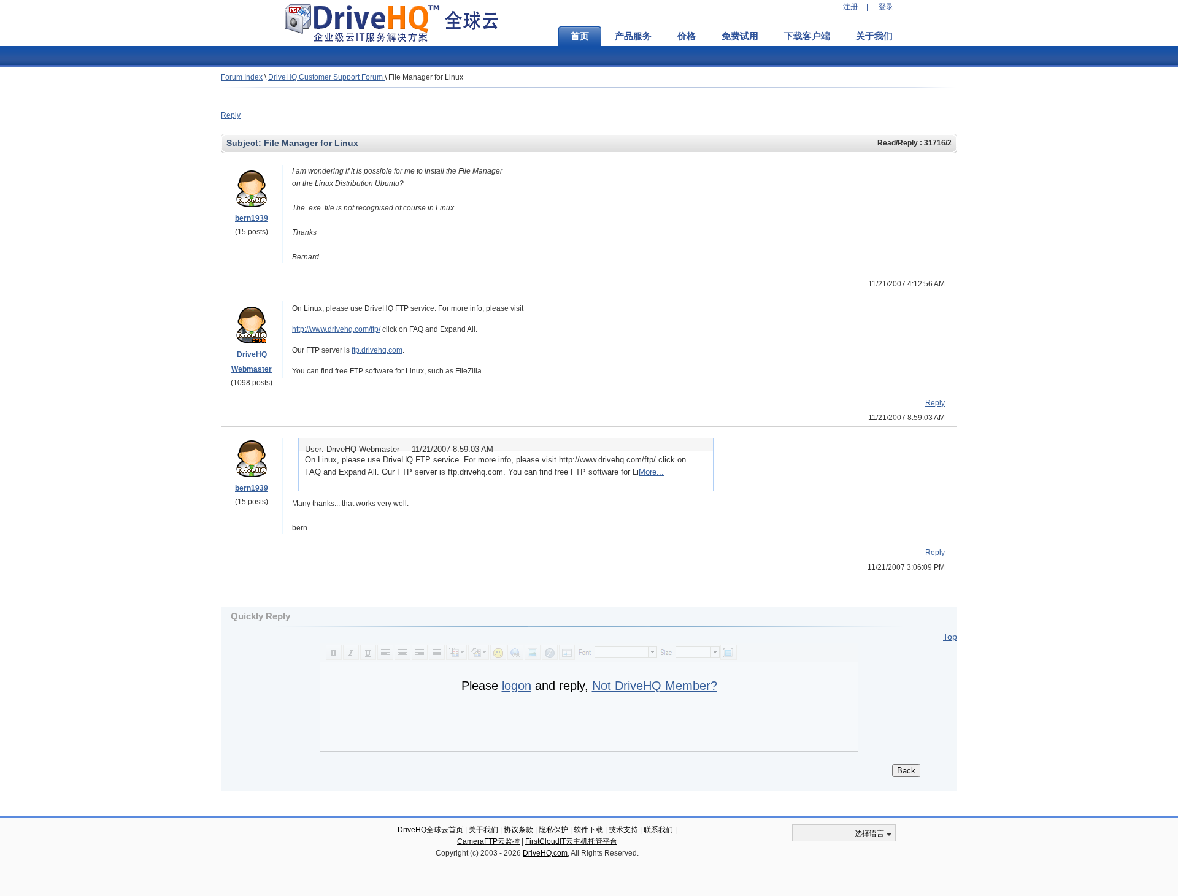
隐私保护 (553, 829)
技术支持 (623, 829)
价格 (686, 36)
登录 (886, 6)
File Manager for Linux (425, 77)
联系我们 (658, 829)
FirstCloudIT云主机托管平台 (571, 841)
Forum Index (242, 77)
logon (516, 685)
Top (950, 636)
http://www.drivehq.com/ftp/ (336, 329)
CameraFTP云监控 (488, 841)
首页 (580, 36)
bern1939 (251, 218)
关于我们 (874, 36)
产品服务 (633, 36)
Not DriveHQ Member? (654, 685)
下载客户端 (807, 36)
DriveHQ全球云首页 (430, 829)
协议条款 (518, 829)
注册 (850, 6)
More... (651, 472)
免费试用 (740, 36)
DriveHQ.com (545, 853)
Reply (231, 115)
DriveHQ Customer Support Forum (326, 77)
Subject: (245, 143)
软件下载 (588, 829)
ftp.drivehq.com (377, 350)
